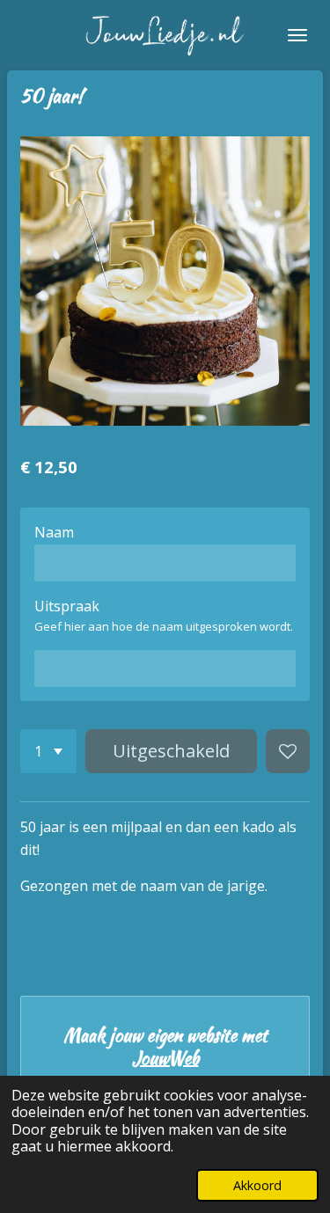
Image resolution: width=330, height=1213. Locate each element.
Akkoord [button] (257, 1185)
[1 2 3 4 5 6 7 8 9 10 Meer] (48, 751)
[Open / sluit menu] (297, 35)
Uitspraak (66, 606)
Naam (54, 532)
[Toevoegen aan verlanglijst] (288, 751)
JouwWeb (165, 1058)
